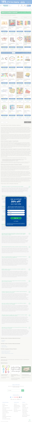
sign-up (16, 218)
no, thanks (16, 221)
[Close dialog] (25, 198)
